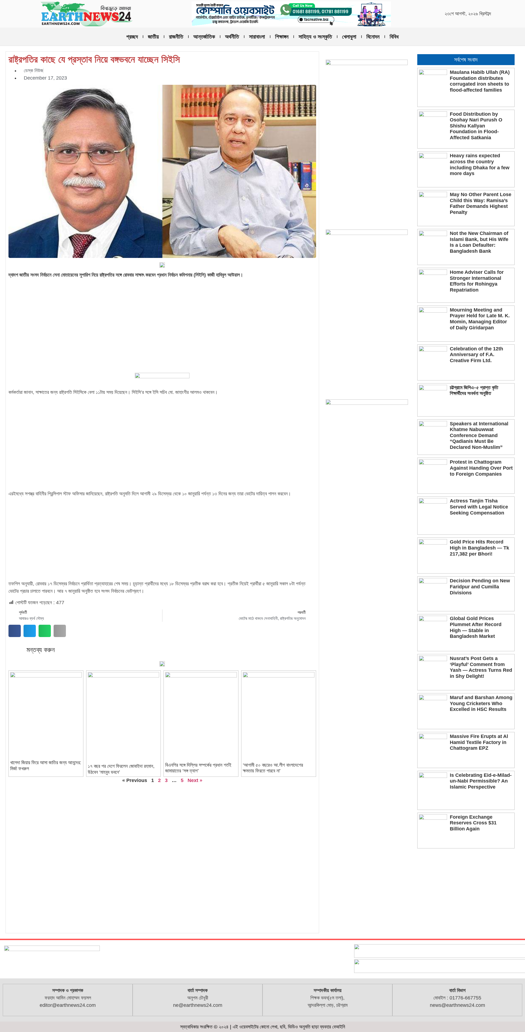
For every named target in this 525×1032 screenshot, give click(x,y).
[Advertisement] (162, 321)
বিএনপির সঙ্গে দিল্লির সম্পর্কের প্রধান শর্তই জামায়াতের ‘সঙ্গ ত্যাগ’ (198, 768)
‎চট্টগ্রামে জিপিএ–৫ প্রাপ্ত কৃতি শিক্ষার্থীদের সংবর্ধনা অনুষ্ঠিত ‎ (474, 390)
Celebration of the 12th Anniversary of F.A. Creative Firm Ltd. (476, 354)
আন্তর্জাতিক (204, 37)
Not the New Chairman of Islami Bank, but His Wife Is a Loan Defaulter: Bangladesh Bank (479, 242)
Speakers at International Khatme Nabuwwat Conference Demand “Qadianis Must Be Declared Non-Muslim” (479, 435)
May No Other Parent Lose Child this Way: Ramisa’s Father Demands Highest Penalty (480, 203)
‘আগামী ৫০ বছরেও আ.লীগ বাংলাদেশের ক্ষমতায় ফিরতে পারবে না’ (273, 768)
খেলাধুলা (349, 37)
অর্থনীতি (232, 37)
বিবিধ (394, 37)
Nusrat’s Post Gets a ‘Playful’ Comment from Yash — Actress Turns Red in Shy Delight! (481, 667)
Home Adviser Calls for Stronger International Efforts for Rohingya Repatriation (477, 281)
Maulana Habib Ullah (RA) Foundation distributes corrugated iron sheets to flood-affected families (480, 81)
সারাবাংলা (257, 37)
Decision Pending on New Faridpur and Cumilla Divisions (480, 586)
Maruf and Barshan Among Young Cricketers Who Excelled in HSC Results (481, 703)
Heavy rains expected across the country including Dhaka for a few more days (479, 164)
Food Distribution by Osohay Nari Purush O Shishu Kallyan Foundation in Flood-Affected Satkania (476, 125)
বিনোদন (373, 37)
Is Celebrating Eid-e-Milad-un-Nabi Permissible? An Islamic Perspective (481, 781)
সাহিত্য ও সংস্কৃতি (315, 37)
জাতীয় (153, 37)
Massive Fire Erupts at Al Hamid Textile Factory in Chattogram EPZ (479, 742)
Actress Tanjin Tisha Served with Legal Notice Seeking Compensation (479, 506)
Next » (195, 780)
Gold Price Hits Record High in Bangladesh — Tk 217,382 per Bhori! (479, 547)
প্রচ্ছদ (132, 37)
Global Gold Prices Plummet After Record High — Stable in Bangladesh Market (475, 627)
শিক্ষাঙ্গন (281, 37)
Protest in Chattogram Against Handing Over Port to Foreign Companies (481, 467)
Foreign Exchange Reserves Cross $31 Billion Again (473, 823)
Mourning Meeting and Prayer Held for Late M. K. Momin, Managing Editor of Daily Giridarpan (480, 318)
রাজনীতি (176, 37)
